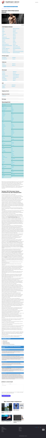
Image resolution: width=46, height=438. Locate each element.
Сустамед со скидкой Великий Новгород (8, 344)
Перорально (8, 6)
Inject (11, 6)
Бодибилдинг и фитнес (12, 2)
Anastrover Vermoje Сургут (6, 343)
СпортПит (5, 6)
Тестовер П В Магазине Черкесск (13, 241)
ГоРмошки (13, 6)
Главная (2, 427)
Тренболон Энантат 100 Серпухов (17, 422)
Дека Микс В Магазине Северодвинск (16, 251)
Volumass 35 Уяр (5, 341)
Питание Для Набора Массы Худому (6, 412)
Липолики (16, 6)
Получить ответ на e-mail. (6, 394)
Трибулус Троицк (5, 340)
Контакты (36, 2)
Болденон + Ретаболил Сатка (6, 421)
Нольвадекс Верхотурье (6, 342)
